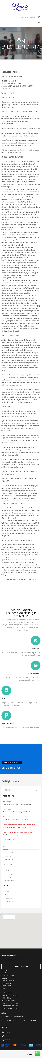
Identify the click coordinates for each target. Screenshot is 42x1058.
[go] (36, 790)
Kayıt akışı (8, 895)
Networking (8, 874)
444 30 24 (32, 17)
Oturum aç (8, 892)
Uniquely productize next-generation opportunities (19, 824)
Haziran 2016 (9, 853)
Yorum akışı (8, 898)
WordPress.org (9, 901)
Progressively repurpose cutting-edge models (17, 832)
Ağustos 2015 (9, 859)
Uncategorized (9, 880)
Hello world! (7, 801)
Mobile (7, 871)
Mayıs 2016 (8, 856)
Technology (8, 877)
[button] (21, 930)
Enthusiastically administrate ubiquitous (15, 817)
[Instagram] (39, 17)
